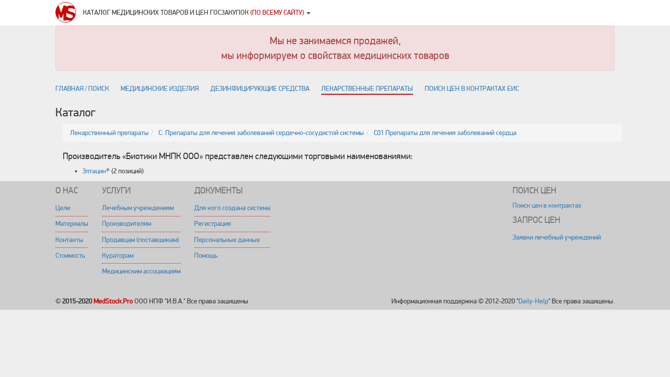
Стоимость (70, 255)
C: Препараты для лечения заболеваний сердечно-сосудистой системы (261, 133)
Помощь (205, 255)
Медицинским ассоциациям (141, 271)
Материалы (71, 223)
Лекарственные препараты (367, 88)
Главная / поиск (82, 88)
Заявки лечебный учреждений (557, 237)
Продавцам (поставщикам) (140, 240)
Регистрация (212, 223)
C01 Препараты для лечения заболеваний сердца (445, 133)
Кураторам (117, 255)
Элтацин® (96, 171)
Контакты (69, 240)
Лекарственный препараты (109, 133)
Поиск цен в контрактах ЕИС (472, 88)
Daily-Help (533, 301)
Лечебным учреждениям (138, 208)
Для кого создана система (232, 208)
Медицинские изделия (160, 88)
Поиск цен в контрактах (547, 205)
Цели (62, 208)
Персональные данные (227, 240)
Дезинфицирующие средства (259, 88)
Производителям (126, 223)
